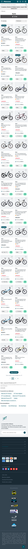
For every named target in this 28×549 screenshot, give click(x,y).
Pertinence (18, 20)
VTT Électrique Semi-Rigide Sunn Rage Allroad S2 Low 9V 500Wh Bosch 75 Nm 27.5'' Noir (20, 330)
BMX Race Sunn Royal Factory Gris (5, 126)
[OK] (25, 433)
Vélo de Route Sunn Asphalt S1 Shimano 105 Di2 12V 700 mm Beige (21, 213)
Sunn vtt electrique (13, 405)
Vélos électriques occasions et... (8, 400)
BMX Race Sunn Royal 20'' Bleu (6, 300)
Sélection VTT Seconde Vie (19, 395)
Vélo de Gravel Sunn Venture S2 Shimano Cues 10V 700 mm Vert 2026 (20, 39)
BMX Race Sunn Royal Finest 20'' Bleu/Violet (19, 97)
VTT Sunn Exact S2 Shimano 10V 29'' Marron (6, 39)
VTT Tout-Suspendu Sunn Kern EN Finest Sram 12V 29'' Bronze (20, 271)
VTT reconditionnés (5, 395)
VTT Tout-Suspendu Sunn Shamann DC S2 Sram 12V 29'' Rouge (6, 358)
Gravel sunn (3, 405)
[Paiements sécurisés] (9, 459)
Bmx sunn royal (22, 405)
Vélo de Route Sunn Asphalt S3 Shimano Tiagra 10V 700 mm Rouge (21, 126)
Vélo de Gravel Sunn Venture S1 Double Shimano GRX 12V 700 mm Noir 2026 (21, 69)
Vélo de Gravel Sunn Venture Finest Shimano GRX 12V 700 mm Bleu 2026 (7, 154)
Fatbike (15, 398)
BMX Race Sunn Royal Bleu (6, 328)
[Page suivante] (18, 378)
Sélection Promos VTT (6, 398)
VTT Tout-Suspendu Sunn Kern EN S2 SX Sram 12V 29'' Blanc (6, 271)
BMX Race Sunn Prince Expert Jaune (20, 358)
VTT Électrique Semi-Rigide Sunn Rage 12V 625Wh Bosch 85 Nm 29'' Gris (6, 213)
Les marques (5, 446)
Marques (3, 11)
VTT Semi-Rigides (18, 393)
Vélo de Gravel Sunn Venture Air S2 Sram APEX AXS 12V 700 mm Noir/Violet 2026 (6, 241)
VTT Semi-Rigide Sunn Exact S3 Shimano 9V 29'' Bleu (6, 69)
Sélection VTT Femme (6, 393)
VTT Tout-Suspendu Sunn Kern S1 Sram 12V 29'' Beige (21, 154)
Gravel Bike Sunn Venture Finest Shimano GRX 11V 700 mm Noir (20, 241)
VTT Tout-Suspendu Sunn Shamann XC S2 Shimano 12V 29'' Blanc (20, 184)
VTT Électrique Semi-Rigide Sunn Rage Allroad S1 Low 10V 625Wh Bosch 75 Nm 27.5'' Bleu (6, 184)
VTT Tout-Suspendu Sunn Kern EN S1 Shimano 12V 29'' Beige (20, 300)
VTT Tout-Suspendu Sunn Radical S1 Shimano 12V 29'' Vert (7, 97)
